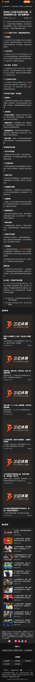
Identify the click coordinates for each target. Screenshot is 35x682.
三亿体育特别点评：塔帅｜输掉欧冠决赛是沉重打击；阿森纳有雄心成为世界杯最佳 (22, 588)
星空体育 (27, 661)
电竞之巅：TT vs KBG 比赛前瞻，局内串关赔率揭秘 (17, 406)
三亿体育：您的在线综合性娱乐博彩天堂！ (22, 531)
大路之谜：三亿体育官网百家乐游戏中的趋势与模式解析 (19, 299)
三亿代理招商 (28, 650)
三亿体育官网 (22, 249)
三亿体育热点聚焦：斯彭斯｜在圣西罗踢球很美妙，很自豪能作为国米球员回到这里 (22, 613)
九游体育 (17, 661)
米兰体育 (6, 664)
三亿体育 (6, 33)
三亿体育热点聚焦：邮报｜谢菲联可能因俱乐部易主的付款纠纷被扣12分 (22, 597)
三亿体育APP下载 (17, 650)
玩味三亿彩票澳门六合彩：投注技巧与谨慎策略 (19, 303)
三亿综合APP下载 (7, 650)
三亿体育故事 (14, 6)
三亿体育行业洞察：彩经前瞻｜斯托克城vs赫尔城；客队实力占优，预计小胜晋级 (22, 539)
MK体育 (17, 664)
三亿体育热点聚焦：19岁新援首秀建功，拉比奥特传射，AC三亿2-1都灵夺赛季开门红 (22, 548)
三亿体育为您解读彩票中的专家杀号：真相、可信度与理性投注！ (16, 509)
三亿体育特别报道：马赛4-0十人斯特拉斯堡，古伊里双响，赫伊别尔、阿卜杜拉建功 (22, 564)
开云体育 (6, 661)
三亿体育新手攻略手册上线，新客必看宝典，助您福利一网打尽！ (16, 475)
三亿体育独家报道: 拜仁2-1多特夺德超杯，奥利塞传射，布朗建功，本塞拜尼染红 (22, 556)
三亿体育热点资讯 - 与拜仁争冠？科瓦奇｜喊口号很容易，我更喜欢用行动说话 (22, 572)
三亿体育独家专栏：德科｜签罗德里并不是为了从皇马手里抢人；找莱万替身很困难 (22, 580)
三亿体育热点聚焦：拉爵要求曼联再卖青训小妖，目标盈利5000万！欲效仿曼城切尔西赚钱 (22, 605)
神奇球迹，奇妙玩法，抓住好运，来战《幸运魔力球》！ (17, 372)
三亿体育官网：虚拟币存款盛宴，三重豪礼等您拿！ (17, 441)
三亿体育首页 (5, 6)
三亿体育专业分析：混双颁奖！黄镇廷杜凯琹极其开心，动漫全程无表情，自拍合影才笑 (22, 621)
